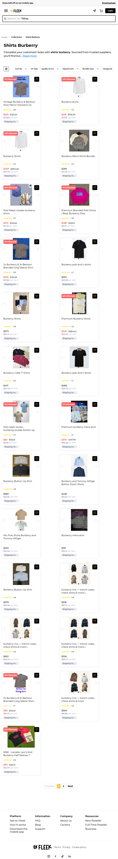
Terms (57, 847)
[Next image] (38, 86)
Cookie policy (79, 847)
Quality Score (48, 69)
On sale (34, 69)
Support (40, 828)
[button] (50, 786)
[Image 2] (80, 150)
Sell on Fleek (17, 820)
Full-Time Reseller (96, 824)
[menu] (6, 10)
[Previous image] (4, 86)
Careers (65, 824)
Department (68, 69)
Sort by (18, 69)
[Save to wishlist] (36, 79)
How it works (18, 824)
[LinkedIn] (69, 856)
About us (66, 820)
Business (90, 828)
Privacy (66, 847)
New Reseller (93, 820)
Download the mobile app (19, 830)
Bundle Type (88, 69)
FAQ (37, 820)
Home (4, 37)
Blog (38, 824)
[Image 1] (20, 96)
